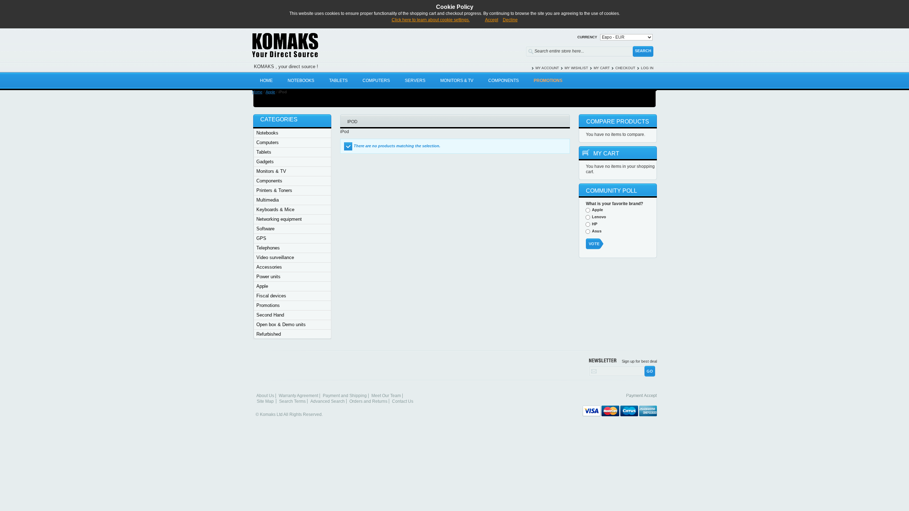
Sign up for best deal (639, 361)
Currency (587, 37)
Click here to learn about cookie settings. (431, 19)
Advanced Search (327, 401)
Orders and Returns (368, 401)
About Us (265, 395)
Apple (270, 92)
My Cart (602, 68)
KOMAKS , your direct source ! (286, 66)
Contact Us (402, 401)
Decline (510, 19)
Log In (647, 68)
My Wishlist (576, 68)
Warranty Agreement (298, 395)
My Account (547, 68)
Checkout (625, 68)
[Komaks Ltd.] (326, 45)
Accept (491, 19)
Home (257, 92)
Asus (597, 231)
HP (594, 224)
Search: (521, 50)
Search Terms (292, 401)
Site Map (265, 401)
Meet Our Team (386, 395)
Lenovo (599, 217)
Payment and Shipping (345, 395)
